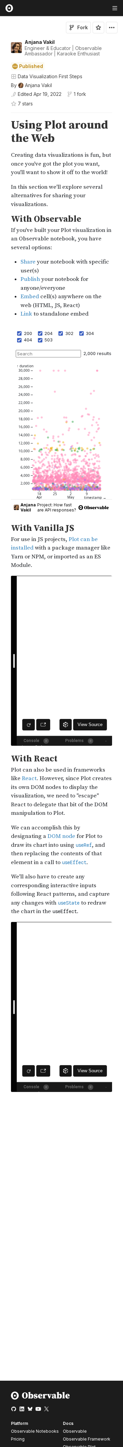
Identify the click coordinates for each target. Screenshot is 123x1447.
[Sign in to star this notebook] (98, 27)
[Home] (40, 1398)
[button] (3, 115)
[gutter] (3, 164)
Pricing (18, 1439)
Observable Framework (86, 1439)
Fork (82, 27)
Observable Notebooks (35, 1431)
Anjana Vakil (40, 42)
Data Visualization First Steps (50, 76)
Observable (75, 1431)
